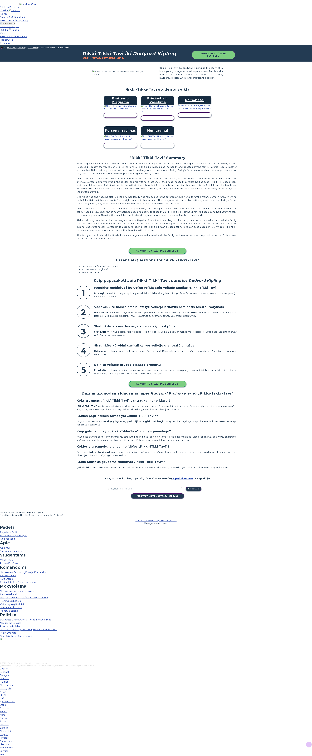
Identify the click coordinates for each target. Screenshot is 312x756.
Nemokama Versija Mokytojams (17, 591)
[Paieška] (14, 10)
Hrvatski (4, 737)
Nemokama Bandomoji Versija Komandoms (24, 572)
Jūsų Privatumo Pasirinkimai (16, 636)
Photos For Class (9, 563)
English (4, 668)
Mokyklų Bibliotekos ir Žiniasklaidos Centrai (24, 597)
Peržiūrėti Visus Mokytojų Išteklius (157, 496)
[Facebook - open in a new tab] (1, 648)
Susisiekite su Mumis (11, 551)
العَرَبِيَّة (3, 695)
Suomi (3, 711)
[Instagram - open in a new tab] (1, 652)
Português (5, 688)
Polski (3, 721)
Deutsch (4, 678)
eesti (2, 754)
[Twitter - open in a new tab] (1, 656)
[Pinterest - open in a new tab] (1, 660)
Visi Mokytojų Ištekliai (16, 48)
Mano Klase (6, 560)
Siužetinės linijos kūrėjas (13, 535)
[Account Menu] (7, 23)
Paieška (192, 489)
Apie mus (5, 547)
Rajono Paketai (8, 594)
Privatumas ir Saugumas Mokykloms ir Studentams (28, 629)
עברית (3, 691)
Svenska (4, 708)
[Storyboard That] (28, 4)
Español (4, 672)
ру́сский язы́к (7, 701)
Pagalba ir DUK (8, 532)
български (6, 741)
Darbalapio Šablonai (11, 607)
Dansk (3, 705)
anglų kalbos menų (183, 478)
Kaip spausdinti (8, 538)
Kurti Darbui (7, 579)
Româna (4, 724)
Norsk (3, 714)
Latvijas (4, 751)
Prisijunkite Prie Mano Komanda (18, 582)
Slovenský (5, 731)
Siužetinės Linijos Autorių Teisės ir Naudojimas (25, 619)
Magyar (4, 734)
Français (4, 675)
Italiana (4, 682)
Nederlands (6, 685)
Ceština (4, 728)
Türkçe (4, 718)
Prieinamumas (8, 633)
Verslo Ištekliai (8, 575)
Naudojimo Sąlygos (10, 623)
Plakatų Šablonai (9, 611)
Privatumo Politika (10, 626)
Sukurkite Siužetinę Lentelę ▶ (213, 55)
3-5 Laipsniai (33, 48)
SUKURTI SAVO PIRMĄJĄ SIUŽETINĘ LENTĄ (156, 521)
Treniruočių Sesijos (10, 601)
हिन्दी (2, 698)
